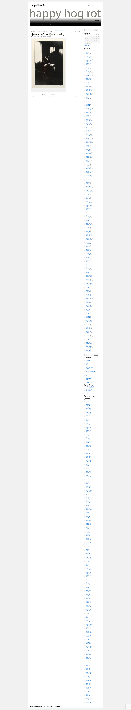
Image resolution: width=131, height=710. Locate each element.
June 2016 (87, 212)
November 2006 (89, 320)
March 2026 (88, 55)
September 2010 (89, 276)
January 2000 (88, 342)
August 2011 (88, 261)
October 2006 (88, 321)
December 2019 (88, 154)
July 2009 (87, 286)
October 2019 (88, 157)
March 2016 (88, 216)
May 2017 (87, 197)
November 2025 (89, 60)
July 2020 (87, 145)
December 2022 (88, 108)
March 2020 (88, 150)
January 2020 (88, 153)
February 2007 (88, 317)
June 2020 (87, 146)
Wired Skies (88, 382)
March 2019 (88, 167)
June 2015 (87, 228)
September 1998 (89, 347)
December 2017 (88, 187)
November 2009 (89, 282)
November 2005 (89, 331)
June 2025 (87, 67)
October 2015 (88, 223)
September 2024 (89, 79)
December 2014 (88, 236)
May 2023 (87, 101)
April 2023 (88, 102)
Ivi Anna (77, 31)
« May (85, 45)
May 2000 (87, 340)
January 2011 (88, 271)
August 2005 (88, 334)
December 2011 (88, 257)
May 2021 (87, 131)
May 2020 (87, 148)
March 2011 (88, 268)
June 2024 (87, 83)
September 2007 (89, 308)
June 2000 (87, 339)
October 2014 (88, 239)
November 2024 (89, 76)
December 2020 (88, 138)
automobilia (88, 359)
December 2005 (88, 329)
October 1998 (88, 346)
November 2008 (89, 295)
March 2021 (88, 134)
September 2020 (89, 142)
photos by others (89, 372)
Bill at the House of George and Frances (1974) (41, 31)
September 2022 (89, 112)
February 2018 (88, 184)
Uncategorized (88, 378)
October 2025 (88, 61)
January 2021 (88, 137)
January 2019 (88, 169)
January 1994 (88, 350)
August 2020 (88, 143)
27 (98, 42)
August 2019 (88, 160)
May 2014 (87, 242)
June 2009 (87, 287)
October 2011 (88, 260)
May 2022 (87, 117)
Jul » (88, 45)
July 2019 (87, 161)
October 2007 (88, 306)
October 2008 (88, 297)
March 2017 (88, 200)
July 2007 (87, 310)
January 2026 (88, 57)
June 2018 (87, 179)
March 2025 (88, 71)
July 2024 (87, 82)
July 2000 (87, 338)
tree (86, 376)
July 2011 (87, 262)
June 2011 (87, 264)
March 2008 (88, 302)
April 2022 (88, 119)
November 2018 (89, 172)
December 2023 (88, 91)
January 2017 (88, 202)
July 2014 (87, 241)
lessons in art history (89, 367)
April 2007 (88, 314)
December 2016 (88, 204)
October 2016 (88, 206)
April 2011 (88, 267)
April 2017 (88, 198)
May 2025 (87, 68)
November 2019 (89, 156)
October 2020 (88, 141)
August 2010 (88, 277)
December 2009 (88, 280)
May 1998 (87, 349)
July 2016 (87, 210)
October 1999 (88, 343)
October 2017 (88, 190)
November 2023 (89, 93)
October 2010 (88, 275)
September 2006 (89, 323)
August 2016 (88, 209)
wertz (87, 379)
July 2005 (87, 335)
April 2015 (88, 231)
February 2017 (88, 201)
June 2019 (87, 163)
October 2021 (88, 124)
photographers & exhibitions (91, 371)
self (86, 375)
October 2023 (88, 94)
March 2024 (88, 87)
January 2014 (88, 247)
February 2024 (88, 89)
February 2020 (88, 152)
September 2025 (89, 63)
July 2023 (87, 98)
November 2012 (89, 256)
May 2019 (87, 164)
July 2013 (87, 253)
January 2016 (88, 219)
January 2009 (88, 293)
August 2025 (88, 64)
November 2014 (89, 238)
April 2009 (88, 290)
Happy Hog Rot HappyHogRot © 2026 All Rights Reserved (45, 706)
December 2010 (88, 272)
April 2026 (88, 53)
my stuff (60, 30)
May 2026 (87, 52)
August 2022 (88, 113)
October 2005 (88, 332)
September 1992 (89, 351)
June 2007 (87, 312)
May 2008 (87, 301)
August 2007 (88, 309)
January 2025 (88, 74)
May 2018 (87, 180)
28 (85, 43)
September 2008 (89, 298)
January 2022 (88, 120)
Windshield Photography (90, 381)
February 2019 (88, 168)
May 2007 (87, 313)
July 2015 (87, 227)
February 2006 (88, 327)
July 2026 (87, 49)
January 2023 (88, 107)
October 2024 (88, 78)
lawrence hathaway (47, 36)
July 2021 (87, 128)
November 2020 (89, 139)
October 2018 (88, 174)
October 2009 (88, 283)
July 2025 (87, 65)
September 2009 (89, 284)
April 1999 (88, 345)
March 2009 (88, 291)
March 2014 (88, 245)
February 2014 (88, 246)
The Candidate (88, 390)
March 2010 (88, 279)
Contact (51, 24)
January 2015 (88, 235)
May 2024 (87, 85)
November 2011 (89, 258)
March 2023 (88, 104)
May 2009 (87, 288)
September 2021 (89, 126)
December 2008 (88, 294)
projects (87, 374)
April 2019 (88, 165)
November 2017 (89, 189)
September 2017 (89, 191)
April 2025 (88, 70)
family (87, 361)
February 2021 (88, 135)
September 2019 (89, 158)
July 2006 (87, 324)
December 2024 (88, 75)
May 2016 (87, 213)
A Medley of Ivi (89, 391)
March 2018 (88, 183)
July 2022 (87, 115)
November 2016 (89, 205)
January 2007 (88, 319)
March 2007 (88, 316)
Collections (42, 24)
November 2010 (89, 273)
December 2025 (88, 59)
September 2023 (89, 96)
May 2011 (87, 265)
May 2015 (87, 230)
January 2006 (88, 328)
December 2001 (88, 336)
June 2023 (87, 100)
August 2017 (88, 193)
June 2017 (87, 195)
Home (33, 24)
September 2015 (89, 224)
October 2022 (88, 111)
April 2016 (88, 215)
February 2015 (88, 234)
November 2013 (89, 250)
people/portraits (88, 370)
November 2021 (89, 123)
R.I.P (47, 24)
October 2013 (88, 251)
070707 (87, 393)
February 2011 (88, 269)
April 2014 (88, 243)
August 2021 (88, 127)
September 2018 (89, 175)
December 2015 (88, 220)
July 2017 (87, 194)
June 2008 (87, 299)
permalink (53, 94)
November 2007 (89, 305)
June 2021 (87, 130)
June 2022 (87, 116)
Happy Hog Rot (38, 5)
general (87, 363)
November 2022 (89, 109)
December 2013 (88, 249)
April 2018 (88, 182)
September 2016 (89, 208)
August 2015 (88, 226)
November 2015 (89, 221)
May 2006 (87, 325)
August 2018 (88, 176)
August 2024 (88, 81)
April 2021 (88, 133)
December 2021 (88, 122)
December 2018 (88, 171)
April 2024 (88, 86)
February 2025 (88, 72)
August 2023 (88, 97)
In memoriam (88, 365)
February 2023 (88, 105)
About (37, 24)
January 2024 (88, 90)
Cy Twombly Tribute (89, 389)
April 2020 (88, 149)
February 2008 (88, 303)
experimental (88, 360)
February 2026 (88, 56)
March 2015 (88, 232)
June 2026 (87, 50)
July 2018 (87, 178)
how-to (87, 364)
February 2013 (88, 254)
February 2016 (88, 217)
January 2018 (88, 186)
